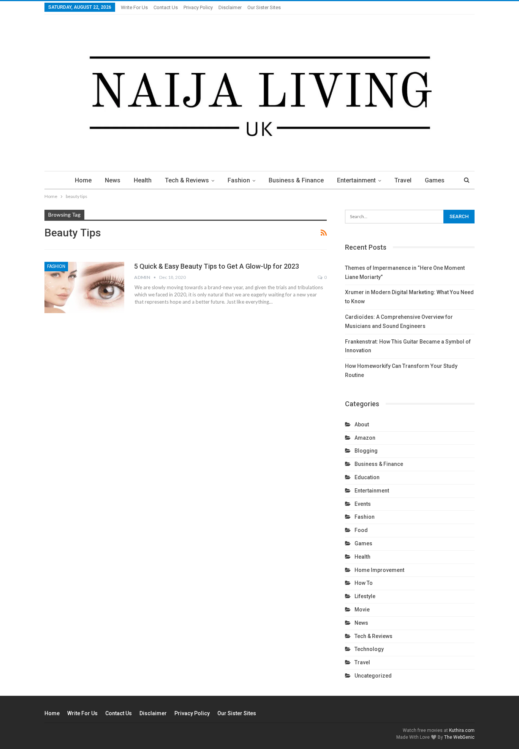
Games (435, 180)
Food (361, 530)
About (361, 424)
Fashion (239, 180)
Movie (362, 609)
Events (362, 504)
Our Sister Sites (264, 7)
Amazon (364, 438)
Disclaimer (230, 7)
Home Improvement (379, 570)
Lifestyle (364, 596)
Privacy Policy (198, 7)
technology (369, 649)
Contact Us (165, 7)
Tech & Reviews (187, 180)
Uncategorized (373, 676)
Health (143, 180)
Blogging (366, 451)
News (112, 180)
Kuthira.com (462, 730)
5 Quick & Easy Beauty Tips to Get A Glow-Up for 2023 (216, 266)
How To (363, 583)
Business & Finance (296, 180)
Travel (402, 180)
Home (83, 180)
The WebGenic (459, 737)
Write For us (134, 7)
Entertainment (356, 180)
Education (367, 477)
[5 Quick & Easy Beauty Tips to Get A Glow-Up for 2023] (84, 287)
